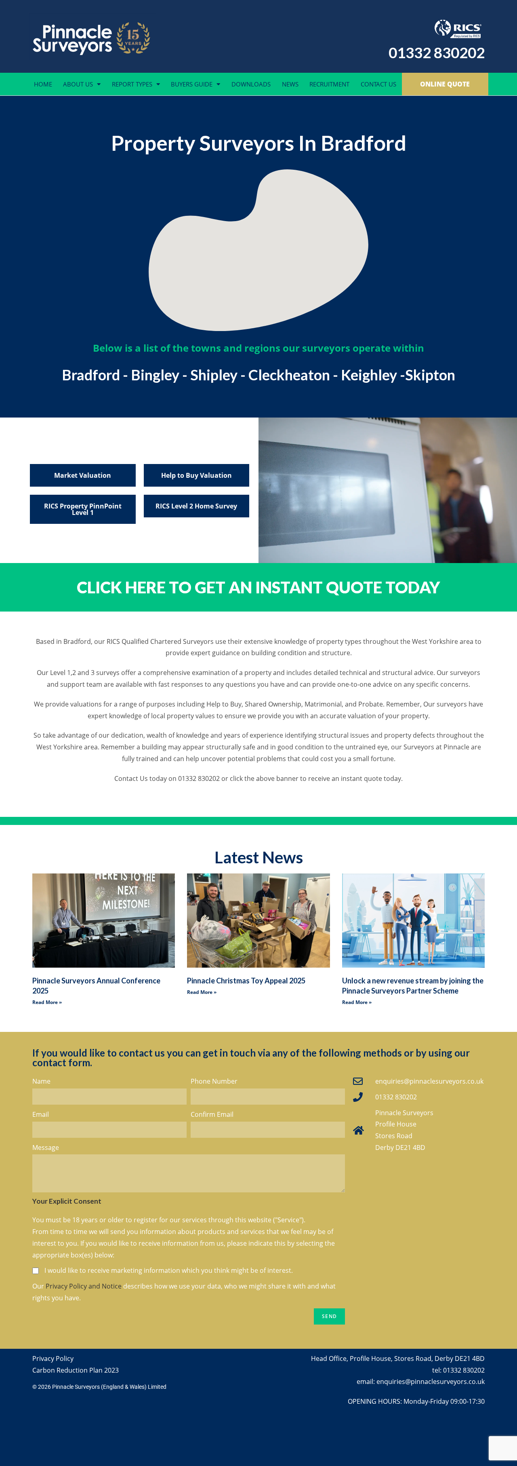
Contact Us (378, 84)
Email (40, 1114)
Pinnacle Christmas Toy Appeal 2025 (246, 980)
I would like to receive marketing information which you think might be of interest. (168, 1270)
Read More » (47, 1002)
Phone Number (214, 1081)
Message (45, 1147)
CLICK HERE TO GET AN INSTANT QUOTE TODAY (258, 587)
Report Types (132, 84)
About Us (78, 84)
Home (43, 84)
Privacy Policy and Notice (84, 1286)
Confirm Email (212, 1114)
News (290, 84)
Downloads (251, 84)
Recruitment (329, 84)
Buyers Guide (191, 84)
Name (41, 1081)
